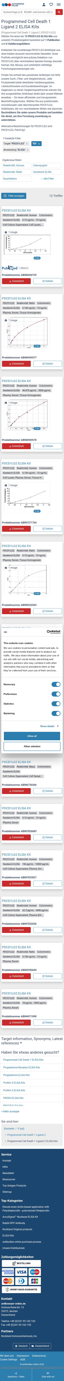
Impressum (23, 1355)
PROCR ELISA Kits (13, 1105)
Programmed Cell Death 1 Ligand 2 (26, 1134)
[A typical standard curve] (27, 579)
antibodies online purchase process (21, 1241)
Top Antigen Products (14, 1185)
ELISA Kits (8, 1235)
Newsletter (8, 1173)
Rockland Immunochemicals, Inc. (19, 1336)
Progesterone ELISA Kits (16, 1075)
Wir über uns (7, 1355)
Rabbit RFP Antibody (13, 1223)
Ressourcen (8, 1179)
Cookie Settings (8, 1359)
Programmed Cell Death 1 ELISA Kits (23, 1059)
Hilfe (5, 1166)
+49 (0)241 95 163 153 (22, 1321)
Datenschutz (39, 1355)
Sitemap (7, 1191)
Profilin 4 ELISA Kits (14, 1082)
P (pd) (21, 1128)
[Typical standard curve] (27, 244)
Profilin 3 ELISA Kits (14, 1090)
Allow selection (32, 746)
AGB (22, 1359)
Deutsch (23, 1345)
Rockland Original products (17, 1229)
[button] (10, 1111)
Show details (47, 726)
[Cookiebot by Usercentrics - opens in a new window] (46, 632)
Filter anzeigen (16, 195)
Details (49, 281)
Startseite (9, 1128)
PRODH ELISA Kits (13, 1098)
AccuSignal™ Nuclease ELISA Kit (20, 1216)
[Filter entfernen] (26, 143)
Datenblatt (18, 281)
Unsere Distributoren (13, 1248)
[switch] (56, 694)
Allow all (32, 736)
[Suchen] (59, 12)
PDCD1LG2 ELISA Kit (16, 210)
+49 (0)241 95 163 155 (18, 1324)
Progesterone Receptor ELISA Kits (21, 1067)
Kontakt (6, 1160)
